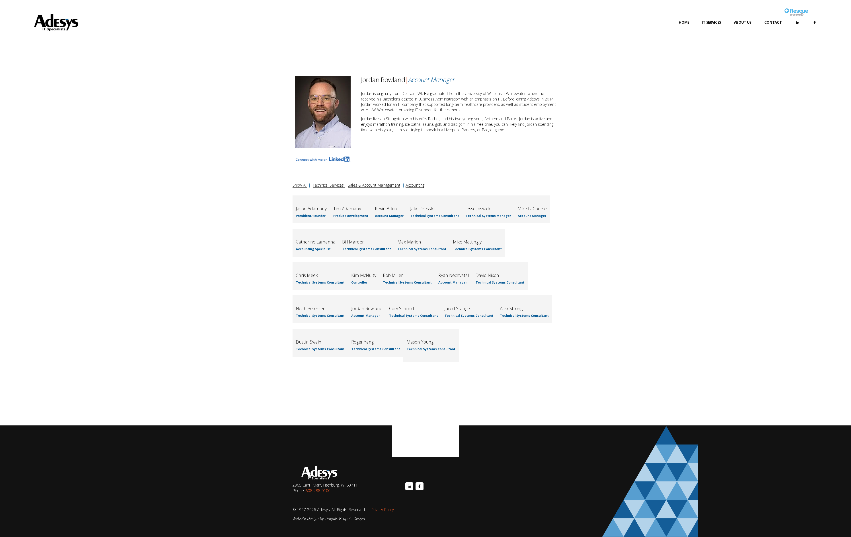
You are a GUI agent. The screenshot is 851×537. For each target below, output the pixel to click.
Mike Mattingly (467, 242)
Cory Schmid (401, 308)
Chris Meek (307, 275)
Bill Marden (353, 242)
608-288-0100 (318, 490)
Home (684, 22)
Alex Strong (511, 308)
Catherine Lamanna (316, 242)
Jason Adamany (311, 209)
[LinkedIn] (797, 22)
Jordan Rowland (367, 308)
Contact (773, 22)
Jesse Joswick (478, 209)
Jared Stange (457, 308)
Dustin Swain (308, 342)
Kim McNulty (363, 275)
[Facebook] (814, 22)
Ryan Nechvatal (453, 275)
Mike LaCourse (532, 209)
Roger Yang (362, 342)
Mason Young (420, 342)
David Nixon (487, 275)
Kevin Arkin (386, 209)
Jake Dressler (423, 209)
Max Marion (409, 242)
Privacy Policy (382, 509)
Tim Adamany (347, 209)
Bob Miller (393, 275)
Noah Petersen (311, 308)
